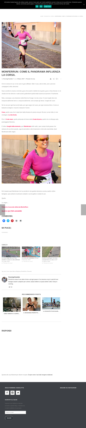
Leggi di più (47, 6)
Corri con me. (21, 209)
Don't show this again (25, 248)
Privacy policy (29, 237)
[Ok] (84, 4)
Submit (29, 232)
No (41, 6)
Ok (37, 6)
